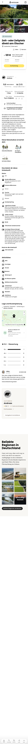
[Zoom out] (24, 314)
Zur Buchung (14, 66)
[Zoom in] (24, 312)
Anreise (7, 60)
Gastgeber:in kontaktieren (12, 415)
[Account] (25, 2)
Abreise (17, 60)
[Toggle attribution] (24, 325)
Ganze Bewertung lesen (9, 382)
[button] (14, 316)
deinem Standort (8, 308)
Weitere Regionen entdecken (12, 508)
